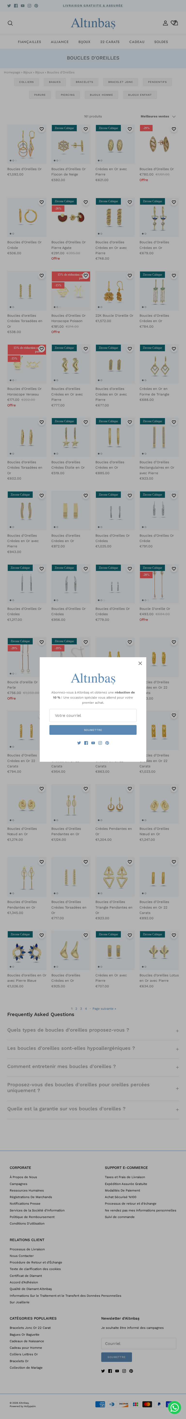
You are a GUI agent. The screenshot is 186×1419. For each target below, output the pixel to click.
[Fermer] (140, 663)
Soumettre (93, 730)
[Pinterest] (107, 743)
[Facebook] (86, 743)
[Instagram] (100, 743)
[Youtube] (93, 743)
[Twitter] (79, 743)
